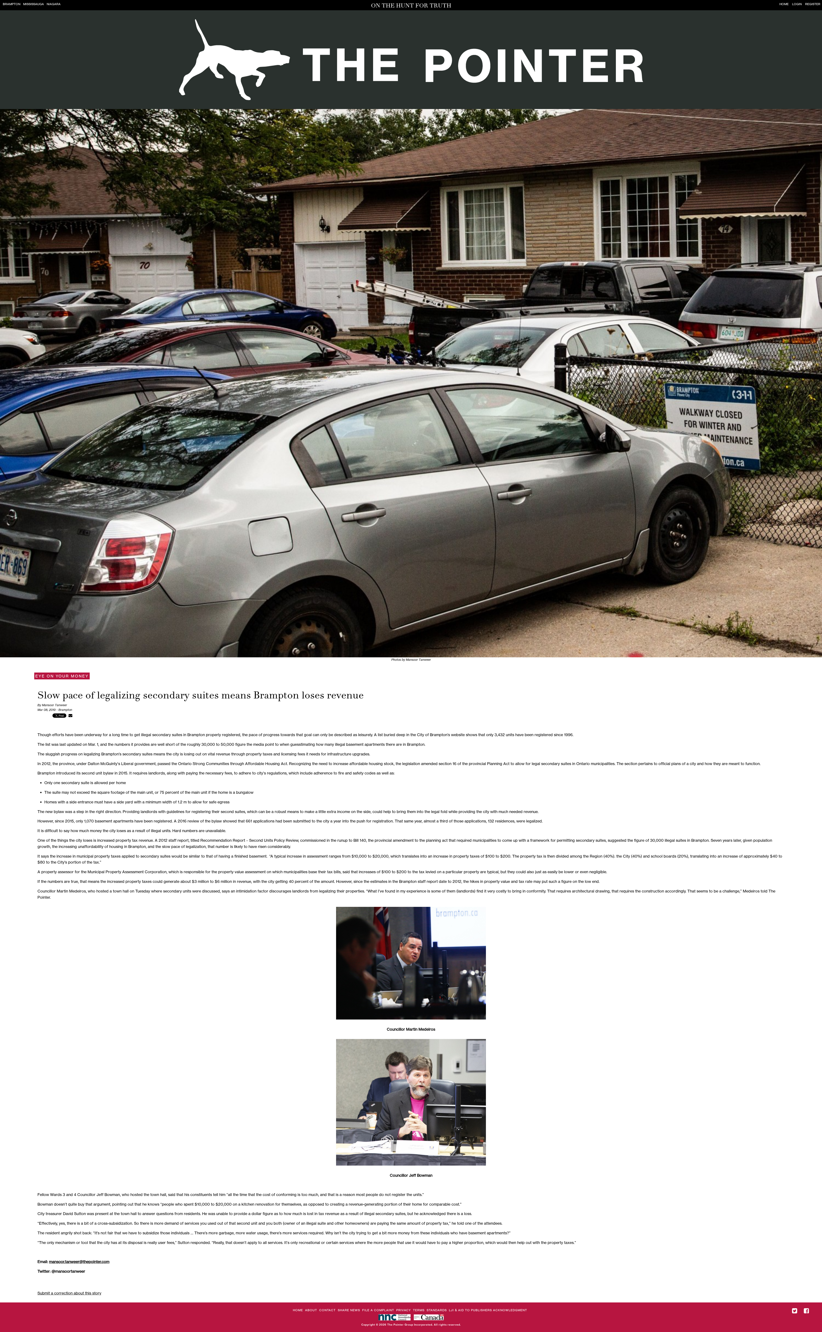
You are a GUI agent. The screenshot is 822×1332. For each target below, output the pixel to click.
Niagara (54, 4)
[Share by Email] (70, 715)
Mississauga (33, 4)
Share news (349, 1310)
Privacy (403, 1310)
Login (797, 4)
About (311, 1310)
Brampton (11, 4)
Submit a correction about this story (69, 1293)
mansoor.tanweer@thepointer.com (79, 1261)
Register (812, 4)
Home (784, 4)
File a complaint (378, 1310)
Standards (437, 1310)
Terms (418, 1310)
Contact (327, 1310)
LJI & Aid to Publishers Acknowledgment (488, 1310)
